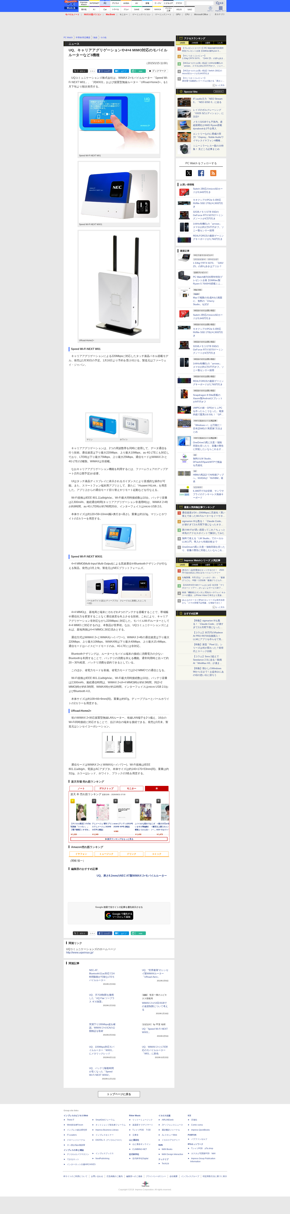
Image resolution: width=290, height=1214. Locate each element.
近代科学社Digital (140, 1158)
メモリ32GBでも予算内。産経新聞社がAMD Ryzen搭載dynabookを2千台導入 (208, 125)
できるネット (73, 1159)
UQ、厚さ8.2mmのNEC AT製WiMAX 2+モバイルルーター (132, 875)
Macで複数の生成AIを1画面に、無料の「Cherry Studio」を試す (207, 301)
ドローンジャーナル (76, 1140)
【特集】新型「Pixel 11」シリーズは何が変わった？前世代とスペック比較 (208, 648)
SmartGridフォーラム (105, 1120)
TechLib (165, 1163)
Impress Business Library (106, 1130)
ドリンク (131, 854)
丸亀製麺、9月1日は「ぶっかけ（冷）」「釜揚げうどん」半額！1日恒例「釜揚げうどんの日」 (203, 580)
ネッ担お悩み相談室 (76, 1145)
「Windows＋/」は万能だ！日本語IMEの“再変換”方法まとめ (207, 428)
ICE (189, 1115)
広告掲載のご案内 (115, 1176)
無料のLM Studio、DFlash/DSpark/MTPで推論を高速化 (207, 462)
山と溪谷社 (134, 1140)
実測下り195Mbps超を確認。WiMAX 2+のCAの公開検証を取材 (102, 1027)
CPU (187, 14)
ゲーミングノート (163, 14)
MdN (160, 1145)
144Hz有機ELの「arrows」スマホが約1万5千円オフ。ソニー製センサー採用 (208, 227)
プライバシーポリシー (156, 1176)
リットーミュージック (142, 1120)
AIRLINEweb (168, 1120)
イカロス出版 (164, 1115)
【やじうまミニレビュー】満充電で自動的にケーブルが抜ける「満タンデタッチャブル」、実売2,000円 (203, 81)
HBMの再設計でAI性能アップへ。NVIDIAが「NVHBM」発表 (208, 478)
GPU (178, 14)
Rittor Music (135, 1115)
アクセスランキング (194, 38)
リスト (92, 71)
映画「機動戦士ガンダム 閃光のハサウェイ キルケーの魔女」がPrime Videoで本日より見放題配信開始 (203, 595)
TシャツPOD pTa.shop (202, 1148)
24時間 (195, 43)
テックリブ (163, 1159)
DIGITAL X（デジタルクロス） (109, 1140)
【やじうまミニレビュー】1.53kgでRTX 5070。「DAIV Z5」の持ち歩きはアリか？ (203, 59)
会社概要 (174, 1176)
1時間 (182, 43)
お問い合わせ (97, 1176)
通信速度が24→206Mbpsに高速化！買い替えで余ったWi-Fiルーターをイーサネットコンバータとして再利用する (203, 516)
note (140, 71)
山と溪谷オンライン (141, 1144)
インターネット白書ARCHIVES (81, 1164)
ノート (81, 788)
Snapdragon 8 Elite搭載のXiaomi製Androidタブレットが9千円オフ (208, 398)
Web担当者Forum (75, 1125)
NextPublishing (102, 1158)
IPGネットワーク (195, 1144)
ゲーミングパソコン (141, 14)
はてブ (124, 71)
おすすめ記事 (191, 613)
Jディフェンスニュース (172, 1125)
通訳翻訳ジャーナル (171, 1130)
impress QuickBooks (200, 1130)
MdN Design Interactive (172, 1154)
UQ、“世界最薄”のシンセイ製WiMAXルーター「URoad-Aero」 (155, 973)
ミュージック (106, 854)
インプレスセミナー (104, 1135)
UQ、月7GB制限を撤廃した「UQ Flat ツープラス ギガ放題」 (101, 998)
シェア (107, 71)
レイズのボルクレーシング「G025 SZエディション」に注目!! (208, 113)
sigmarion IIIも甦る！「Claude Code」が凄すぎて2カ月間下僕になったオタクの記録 (202, 524)
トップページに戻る (119, 1094)
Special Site (191, 91)
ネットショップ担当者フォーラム (110, 1125)
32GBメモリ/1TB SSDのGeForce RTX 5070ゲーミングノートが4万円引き (208, 215)
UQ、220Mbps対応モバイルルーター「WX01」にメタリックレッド (101, 1050)
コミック (156, 854)
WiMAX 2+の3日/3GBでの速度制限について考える (155, 1006)
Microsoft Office (201, 14)
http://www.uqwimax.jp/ (79, 952)
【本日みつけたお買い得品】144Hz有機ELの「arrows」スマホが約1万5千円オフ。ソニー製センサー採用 (203, 66)
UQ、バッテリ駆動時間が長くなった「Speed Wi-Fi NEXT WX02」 (101, 1071)
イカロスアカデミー (171, 1140)
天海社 (194, 1120)
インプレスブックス (104, 1153)
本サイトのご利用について (75, 1176)
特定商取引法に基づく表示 (215, 1176)
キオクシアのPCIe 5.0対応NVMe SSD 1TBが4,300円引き (208, 203)
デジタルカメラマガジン (78, 1154)
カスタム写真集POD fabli (203, 1153)
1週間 (207, 43)
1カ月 (220, 43)
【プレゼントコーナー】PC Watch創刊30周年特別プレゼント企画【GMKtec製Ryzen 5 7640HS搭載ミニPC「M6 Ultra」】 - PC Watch (203, 51)
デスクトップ (106, 788)
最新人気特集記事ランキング (199, 507)
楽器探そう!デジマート (142, 1125)
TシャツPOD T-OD (141, 1130)
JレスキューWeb (169, 1135)
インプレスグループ (190, 1176)
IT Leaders (72, 1135)
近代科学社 (134, 1154)
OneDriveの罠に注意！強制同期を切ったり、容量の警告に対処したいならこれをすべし (203, 550)
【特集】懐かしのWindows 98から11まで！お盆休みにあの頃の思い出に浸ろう (208, 671)
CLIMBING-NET (139, 1149)
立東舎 (135, 1135)
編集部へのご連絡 (134, 1176)
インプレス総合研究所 (77, 1130)
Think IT (70, 1120)
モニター (124, 14)
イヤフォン (81, 854)
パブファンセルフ (199, 1139)
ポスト (82, 71)
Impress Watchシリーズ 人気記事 (202, 560)
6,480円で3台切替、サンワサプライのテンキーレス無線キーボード (208, 494)
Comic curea (197, 1125)
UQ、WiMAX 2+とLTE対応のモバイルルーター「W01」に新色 (155, 1050)
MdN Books (167, 1149)
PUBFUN (192, 1135)
